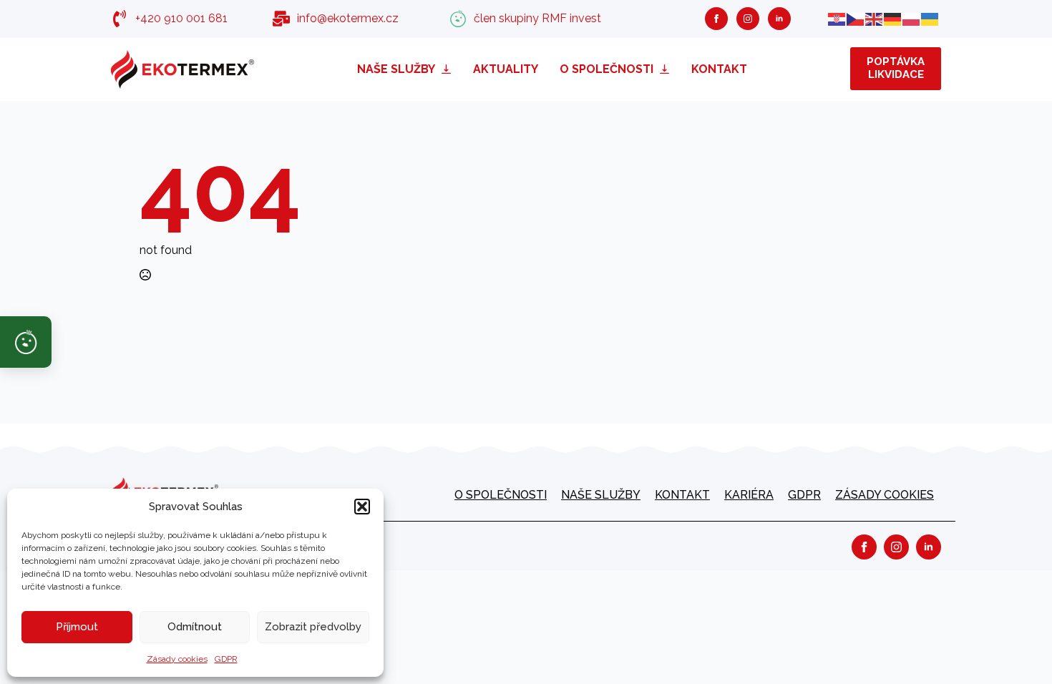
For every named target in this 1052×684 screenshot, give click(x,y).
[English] (874, 18)
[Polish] (911, 18)
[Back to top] (1016, 648)
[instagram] (747, 18)
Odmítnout (194, 626)
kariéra (749, 495)
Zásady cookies (177, 659)
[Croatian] (837, 18)
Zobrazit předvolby (313, 626)
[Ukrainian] (930, 18)
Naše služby (396, 69)
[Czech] (856, 18)
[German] (893, 18)
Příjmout (77, 626)
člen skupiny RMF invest (537, 18)
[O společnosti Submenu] (667, 69)
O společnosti (606, 69)
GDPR (226, 659)
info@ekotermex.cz (348, 18)
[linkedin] (779, 18)
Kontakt (719, 69)
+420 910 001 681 (181, 18)
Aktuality (505, 69)
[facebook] (716, 18)
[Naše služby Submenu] (448, 69)
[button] (362, 506)
